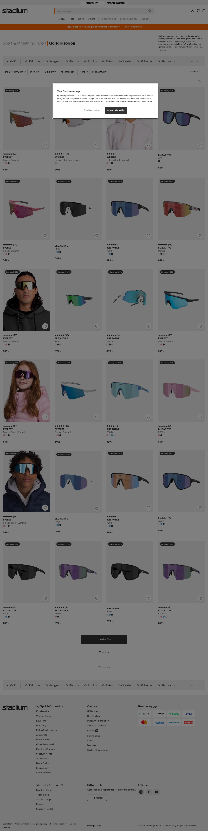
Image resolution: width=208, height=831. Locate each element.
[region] (105, 101)
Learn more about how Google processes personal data (129, 101)
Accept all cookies (116, 110)
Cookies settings (92, 110)
